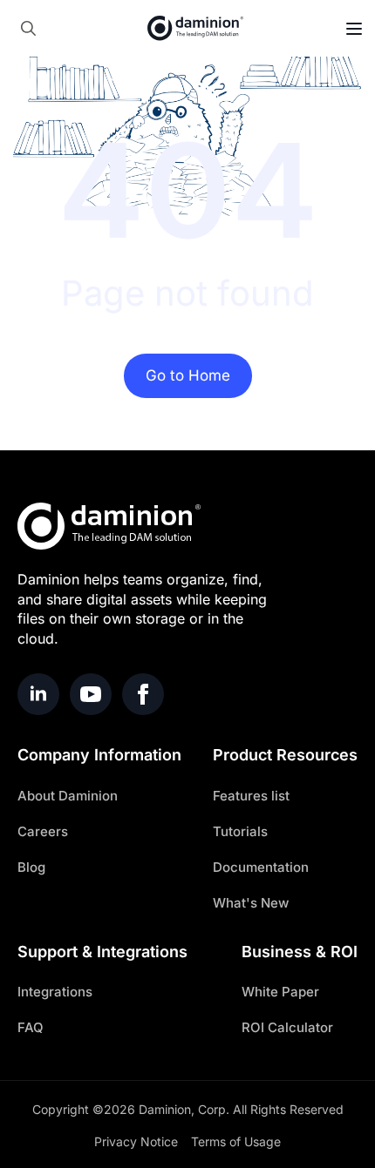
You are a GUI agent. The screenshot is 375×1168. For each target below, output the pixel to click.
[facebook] (143, 694)
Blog (31, 867)
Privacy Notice (136, 1141)
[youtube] (91, 694)
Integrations (54, 991)
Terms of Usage (236, 1141)
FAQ (30, 1027)
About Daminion (67, 795)
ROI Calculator (287, 1027)
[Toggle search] (28, 28)
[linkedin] (38, 694)
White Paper (280, 991)
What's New (251, 903)
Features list (251, 795)
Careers (42, 831)
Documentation (261, 867)
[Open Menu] (354, 29)
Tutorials (240, 831)
